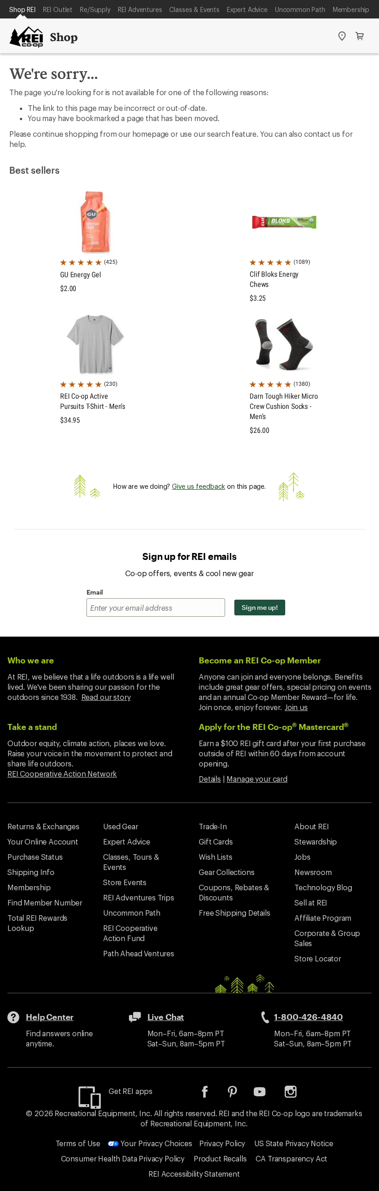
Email (94, 592)
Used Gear (120, 826)
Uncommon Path (300, 9)
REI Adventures (140, 9)
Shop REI (22, 9)
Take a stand (32, 727)
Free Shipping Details (234, 912)
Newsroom (313, 872)
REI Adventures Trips (138, 897)
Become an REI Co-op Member (260, 660)
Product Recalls (220, 1158)
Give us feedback (198, 486)
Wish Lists (215, 856)
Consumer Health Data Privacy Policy (122, 1158)
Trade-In (213, 826)
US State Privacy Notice (293, 1143)
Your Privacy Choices (155, 1143)
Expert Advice (247, 9)
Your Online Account (42, 841)
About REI (311, 826)
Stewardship (315, 841)
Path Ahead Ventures (138, 953)
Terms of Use (77, 1143)
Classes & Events (194, 9)
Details (210, 778)
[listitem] (212, 1094)
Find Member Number (44, 902)
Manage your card (256, 778)
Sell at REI (310, 902)
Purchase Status (35, 856)
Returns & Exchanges (43, 826)
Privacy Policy (222, 1143)
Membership (351, 9)
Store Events (125, 882)
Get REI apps (131, 1091)
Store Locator (317, 958)
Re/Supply (95, 9)
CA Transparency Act (291, 1158)
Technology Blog (323, 887)
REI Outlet (58, 9)
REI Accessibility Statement (194, 1173)
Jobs (302, 856)
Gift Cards (215, 841)
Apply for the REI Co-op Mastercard (273, 727)
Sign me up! (260, 607)
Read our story (106, 697)
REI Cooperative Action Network (62, 773)
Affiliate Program (322, 917)
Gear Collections (226, 872)
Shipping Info (31, 872)
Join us (296, 707)
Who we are (30, 660)
